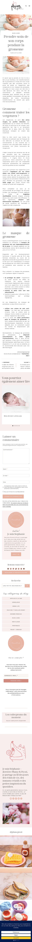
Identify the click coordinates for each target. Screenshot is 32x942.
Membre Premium (16, 614)
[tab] (12, 425)
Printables (16, 625)
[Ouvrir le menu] (29, 6)
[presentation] (16, 399)
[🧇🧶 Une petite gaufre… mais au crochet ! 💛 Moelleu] (16, 851)
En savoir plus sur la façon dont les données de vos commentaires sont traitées (15, 504)
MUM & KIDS (16, 33)
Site (4, 482)
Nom (5, 469)
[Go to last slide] (4, 405)
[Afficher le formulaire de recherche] (26, 6)
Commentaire (8, 449)
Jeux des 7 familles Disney (16, 610)
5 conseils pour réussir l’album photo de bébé (25, 365)
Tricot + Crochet (16, 629)
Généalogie (16, 602)
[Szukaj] (27, 585)
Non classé (16, 621)
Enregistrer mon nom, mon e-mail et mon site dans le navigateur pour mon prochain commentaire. (16, 487)
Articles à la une (16, 598)
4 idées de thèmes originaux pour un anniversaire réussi (8, 365)
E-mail (5, 475)
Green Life (16, 606)
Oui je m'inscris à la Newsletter (14, 491)
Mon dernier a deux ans (13, 416)
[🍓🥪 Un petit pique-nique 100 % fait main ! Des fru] (16, 916)
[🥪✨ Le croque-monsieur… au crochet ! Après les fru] (16, 884)
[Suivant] (27, 405)
